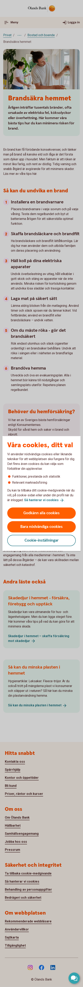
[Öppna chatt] (74, 978)
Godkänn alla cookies (41, 512)
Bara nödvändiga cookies (41, 526)
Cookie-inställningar (42, 540)
